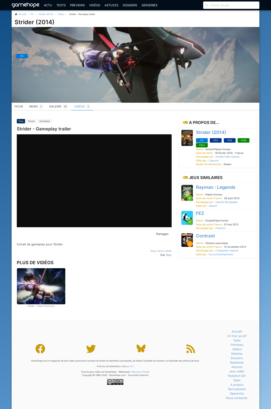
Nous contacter (237, 398)
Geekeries (149, 5)
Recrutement (237, 389)
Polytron (220, 228)
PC (32, 14)
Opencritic (237, 393)
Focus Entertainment (221, 254)
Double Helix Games (227, 156)
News (35, 106)
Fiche (19, 106)
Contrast (205, 235)
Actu (48, 5)
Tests (61, 5)
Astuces (111, 5)
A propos (236, 384)
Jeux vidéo (236, 371)
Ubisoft (213, 205)
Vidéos (94, 5)
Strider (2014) (46, 14)
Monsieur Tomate (141, 371)
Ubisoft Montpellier (227, 201)
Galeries (236, 353)
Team (237, 380)
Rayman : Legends (215, 187)
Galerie (58, 106)
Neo (169, 255)
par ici (129, 366)
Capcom (214, 160)
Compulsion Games (227, 250)
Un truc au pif (236, 336)
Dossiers (130, 5)
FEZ (200, 213)
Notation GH (237, 376)
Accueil (237, 331)
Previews (77, 5)
